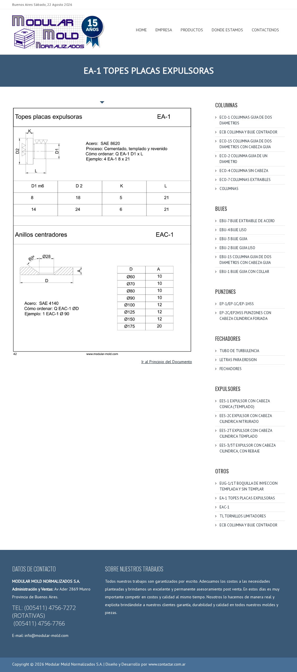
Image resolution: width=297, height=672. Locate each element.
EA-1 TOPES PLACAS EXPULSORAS (247, 498)
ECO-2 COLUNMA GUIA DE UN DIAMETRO (243, 158)
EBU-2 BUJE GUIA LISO (237, 247)
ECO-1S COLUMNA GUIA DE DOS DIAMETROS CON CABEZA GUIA (246, 144)
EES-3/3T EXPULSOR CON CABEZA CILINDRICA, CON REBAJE (248, 448)
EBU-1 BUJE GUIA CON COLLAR (244, 271)
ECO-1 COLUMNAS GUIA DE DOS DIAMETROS (246, 120)
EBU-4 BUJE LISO (233, 229)
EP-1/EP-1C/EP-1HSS (237, 303)
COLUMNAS (229, 188)
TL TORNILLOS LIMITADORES (243, 516)
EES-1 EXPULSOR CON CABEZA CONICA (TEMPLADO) (245, 404)
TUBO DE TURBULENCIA (239, 350)
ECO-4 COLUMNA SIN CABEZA (244, 170)
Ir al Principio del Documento (166, 361)
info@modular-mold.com (46, 635)
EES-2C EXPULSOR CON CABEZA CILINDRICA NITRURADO (246, 418)
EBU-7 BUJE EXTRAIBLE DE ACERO (247, 220)
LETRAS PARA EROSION (238, 359)
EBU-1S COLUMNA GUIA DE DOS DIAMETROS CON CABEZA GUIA (245, 259)
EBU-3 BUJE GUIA (233, 238)
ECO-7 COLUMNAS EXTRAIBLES (245, 179)
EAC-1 (224, 507)
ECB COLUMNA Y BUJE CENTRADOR (248, 132)
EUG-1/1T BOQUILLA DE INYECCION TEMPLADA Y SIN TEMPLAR (249, 486)
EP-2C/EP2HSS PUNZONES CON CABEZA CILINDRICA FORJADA (245, 315)
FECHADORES (231, 368)
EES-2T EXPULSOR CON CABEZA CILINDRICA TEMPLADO (246, 433)
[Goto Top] (276, 663)
